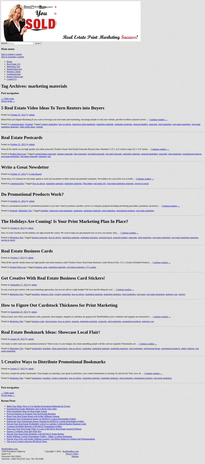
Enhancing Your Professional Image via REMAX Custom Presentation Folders (41, 419)
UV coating (91, 267)
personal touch (105, 237)
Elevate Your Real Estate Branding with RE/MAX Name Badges (35, 434)
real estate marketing (182, 124)
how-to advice (65, 124)
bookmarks (37, 348)
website (39, 127)
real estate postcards (29, 156)
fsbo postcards (80, 154)
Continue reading (158, 119)
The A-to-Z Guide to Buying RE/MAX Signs (27, 441)
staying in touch (142, 183)
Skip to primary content (11, 54)
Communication (14, 74)
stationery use (45, 156)
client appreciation (60, 348)
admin (32, 115)
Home (9, 61)
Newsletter (87, 183)
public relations (187, 348)
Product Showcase (15, 76)
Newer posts (8, 101)
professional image (152, 348)
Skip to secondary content (12, 57)
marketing (78, 210)
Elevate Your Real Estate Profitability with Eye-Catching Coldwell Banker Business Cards (46, 424)
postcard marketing (149, 154)
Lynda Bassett (35, 174)
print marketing (165, 124)
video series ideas (27, 127)
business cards (41, 267)
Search (4, 43)
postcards (153, 124)
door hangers (51, 321)
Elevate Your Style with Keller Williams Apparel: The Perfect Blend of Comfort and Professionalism (51, 439)
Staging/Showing (14, 69)
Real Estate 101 (13, 64)
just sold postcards (114, 154)
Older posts (7, 98)
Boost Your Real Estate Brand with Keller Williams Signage (33, 416)
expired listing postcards (45, 154)
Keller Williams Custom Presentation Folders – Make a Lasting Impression (39, 436)
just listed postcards (95, 154)
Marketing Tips (13, 66)
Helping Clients (13, 71)
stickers (182, 294)
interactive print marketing (83, 124)
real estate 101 (99, 183)
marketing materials (105, 124)
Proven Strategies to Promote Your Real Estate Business (31, 414)
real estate (141, 294)
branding (44, 210)
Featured (29, 124)
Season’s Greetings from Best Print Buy (24, 431)
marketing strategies (123, 124)
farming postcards (65, 154)
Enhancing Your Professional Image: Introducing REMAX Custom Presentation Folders (45, 421)
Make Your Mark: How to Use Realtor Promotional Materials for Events (38, 406)
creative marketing (49, 124)
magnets (75, 321)
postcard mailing (140, 124)
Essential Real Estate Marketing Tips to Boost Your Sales (32, 409)
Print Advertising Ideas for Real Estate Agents (27, 411)
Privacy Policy (72, 454)
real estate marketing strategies (120, 183)
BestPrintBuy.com (10, 449)
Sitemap (75, 456)
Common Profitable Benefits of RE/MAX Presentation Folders (34, 426)
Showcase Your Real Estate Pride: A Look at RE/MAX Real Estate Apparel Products (44, 429)
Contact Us (12, 79)
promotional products (192, 154)
